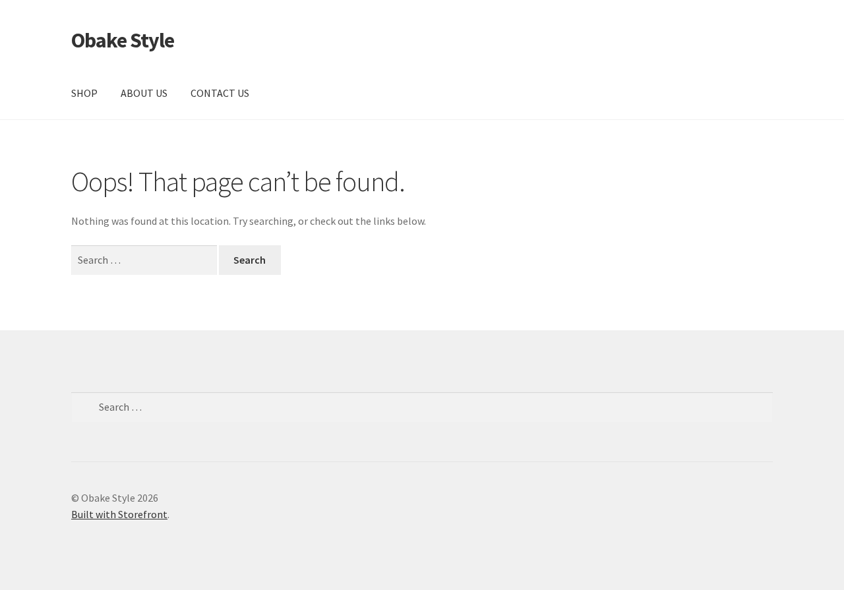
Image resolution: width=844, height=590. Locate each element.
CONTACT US (220, 93)
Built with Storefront (119, 514)
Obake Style (122, 40)
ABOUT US (144, 93)
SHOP (84, 93)
